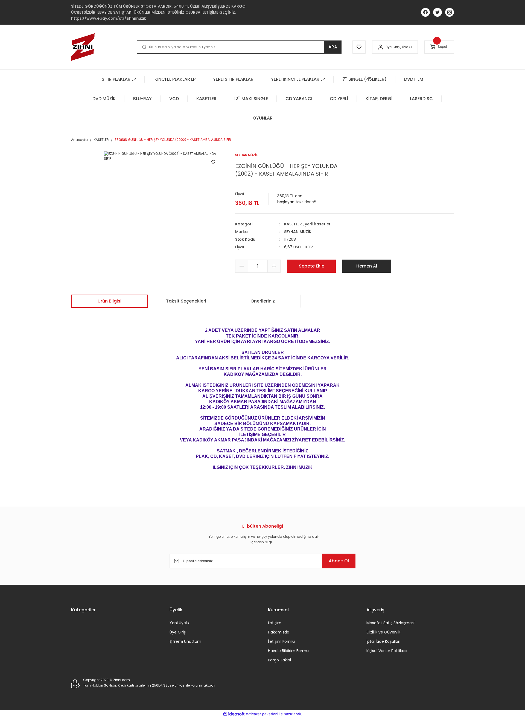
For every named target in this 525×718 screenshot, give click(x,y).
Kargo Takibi (279, 660)
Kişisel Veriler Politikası (386, 650)
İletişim (274, 623)
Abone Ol (339, 561)
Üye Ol (407, 47)
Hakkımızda (278, 632)
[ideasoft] (234, 714)
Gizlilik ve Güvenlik (383, 632)
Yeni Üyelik (179, 623)
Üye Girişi (178, 632)
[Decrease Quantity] (241, 266)
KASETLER (293, 224)
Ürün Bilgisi (109, 301)
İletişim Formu (281, 641)
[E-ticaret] (262, 714)
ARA (332, 47)
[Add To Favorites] (213, 162)
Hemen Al (366, 266)
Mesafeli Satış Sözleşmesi (390, 623)
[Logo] (83, 47)
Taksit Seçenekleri (186, 301)
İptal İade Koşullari (383, 641)
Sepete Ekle (311, 266)
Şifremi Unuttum (185, 641)
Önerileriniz (262, 301)
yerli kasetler (318, 224)
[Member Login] (380, 47)
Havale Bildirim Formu (288, 650)
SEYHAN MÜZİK (297, 231)
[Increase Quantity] (274, 266)
